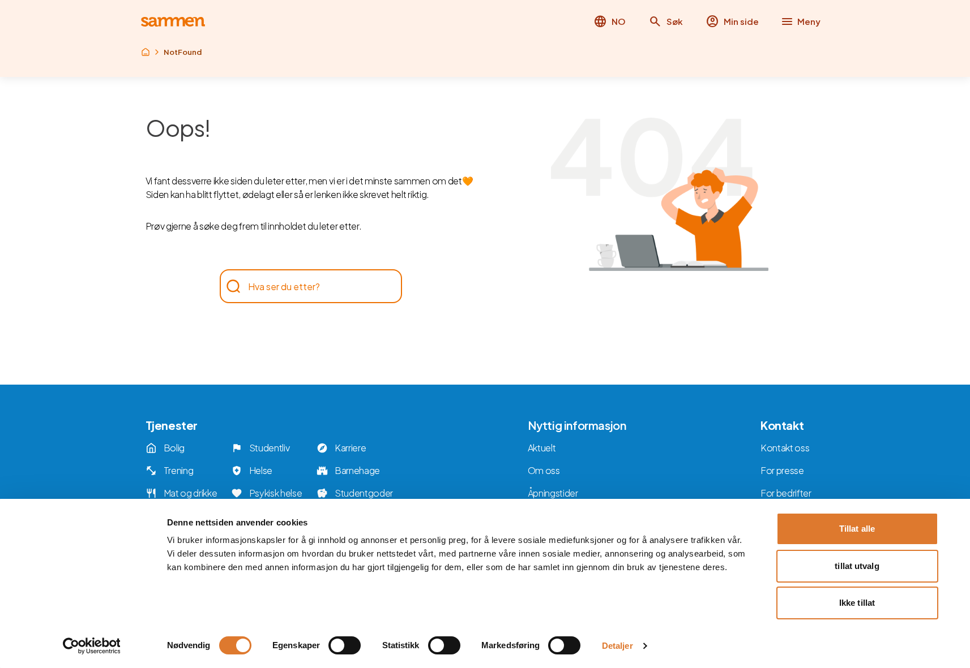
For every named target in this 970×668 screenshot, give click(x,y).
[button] (665, 21)
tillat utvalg (857, 566)
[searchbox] (305, 286)
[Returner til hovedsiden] (173, 22)
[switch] (344, 645)
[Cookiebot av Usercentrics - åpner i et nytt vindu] (91, 645)
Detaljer (617, 645)
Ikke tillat (857, 602)
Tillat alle (857, 528)
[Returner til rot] (145, 52)
